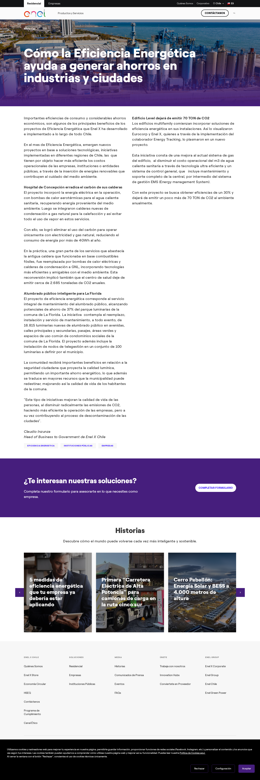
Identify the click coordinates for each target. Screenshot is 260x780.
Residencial (75, 666)
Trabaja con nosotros (172, 666)
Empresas (75, 675)
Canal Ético (30, 723)
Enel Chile (211, 684)
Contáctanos (32, 701)
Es (232, 3)
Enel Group (212, 675)
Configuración (223, 768)
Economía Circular (35, 684)
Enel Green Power (215, 692)
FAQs (118, 692)
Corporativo (203, 3)
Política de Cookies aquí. (192, 753)
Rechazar (199, 768)
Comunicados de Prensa (129, 675)
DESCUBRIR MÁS (184, 82)
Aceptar (246, 768)
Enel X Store (31, 675)
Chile (218, 3)
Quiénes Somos (185, 3)
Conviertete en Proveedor (175, 684)
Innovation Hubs (170, 675)
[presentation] (19, 592)
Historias (120, 666)
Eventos (119, 684)
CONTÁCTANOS (215, 13)
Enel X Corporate (215, 666)
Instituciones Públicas (82, 684)
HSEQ (27, 692)
